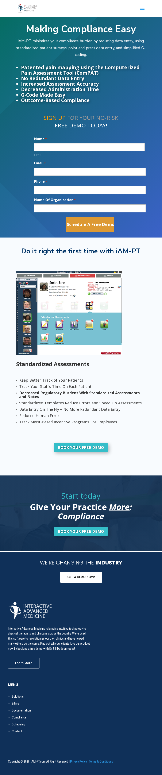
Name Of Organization (55, 199)
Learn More (23, 663)
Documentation (21, 710)
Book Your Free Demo (81, 447)
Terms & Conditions (101, 761)
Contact (17, 731)
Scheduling (18, 724)
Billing (15, 703)
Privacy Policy (78, 761)
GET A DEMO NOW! (81, 577)
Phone (40, 181)
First (37, 155)
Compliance (19, 717)
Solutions (18, 696)
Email (40, 163)
